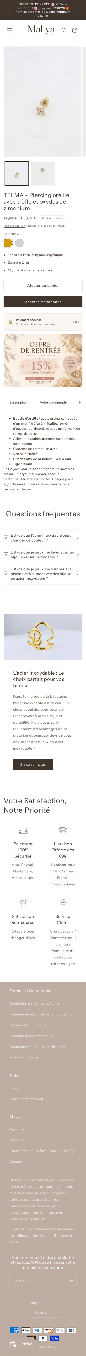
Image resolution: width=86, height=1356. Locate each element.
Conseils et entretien (26, 1099)
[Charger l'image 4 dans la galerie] (43, 174)
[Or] (8, 243)
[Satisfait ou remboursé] (78, 322)
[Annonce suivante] (77, 10)
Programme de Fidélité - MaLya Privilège (42, 1151)
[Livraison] (73, 322)
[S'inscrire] (71, 1280)
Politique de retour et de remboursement (43, 1014)
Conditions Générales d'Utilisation (37, 1047)
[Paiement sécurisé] (76, 322)
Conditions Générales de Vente (34, 1003)
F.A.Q (14, 1088)
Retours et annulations (28, 1025)
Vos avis (16, 1140)
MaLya (43, 1347)
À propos (17, 1129)
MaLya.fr (54, 1347)
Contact (16, 1161)
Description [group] (18, 402)
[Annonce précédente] (9, 10)
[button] (9, 30)
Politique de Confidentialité (32, 1036)
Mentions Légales (24, 1058)
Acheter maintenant (43, 301)
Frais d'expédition (15, 226)
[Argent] (19, 243)
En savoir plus (33, 764)
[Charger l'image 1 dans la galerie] (17, 174)
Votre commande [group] (53, 402)
